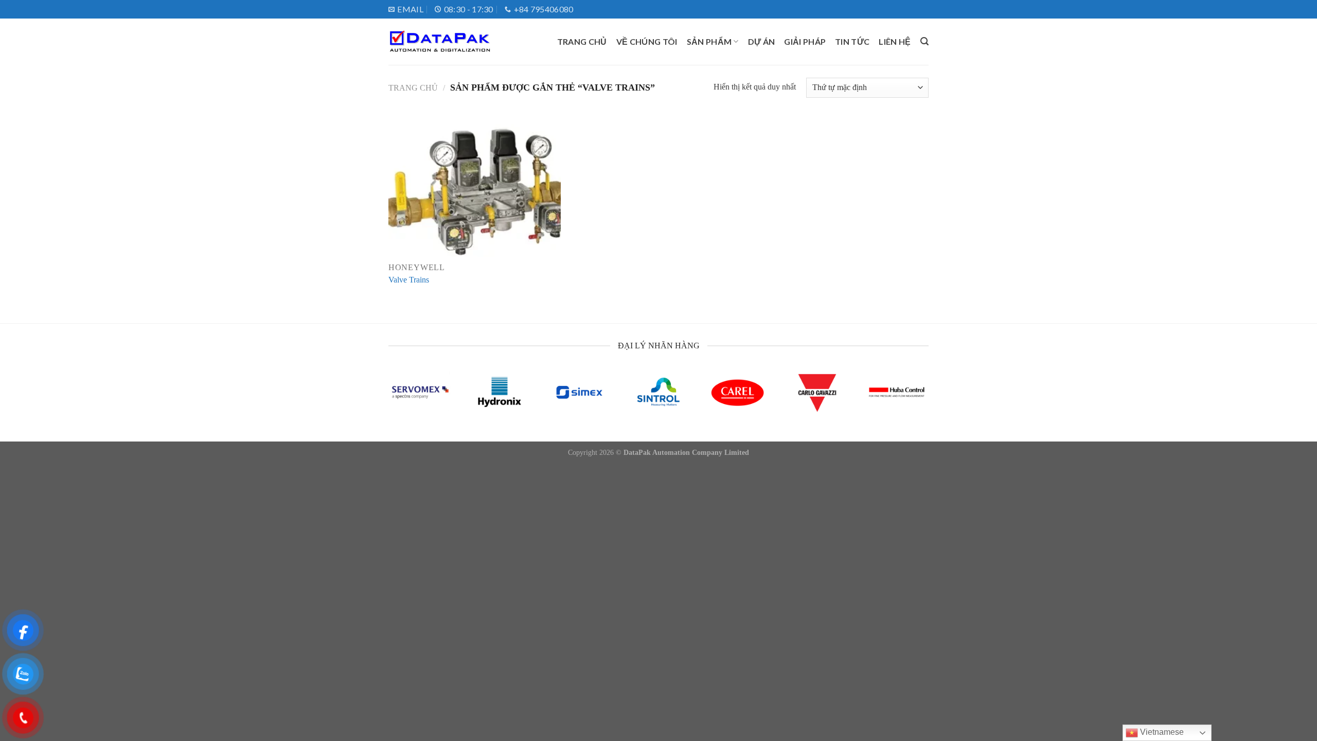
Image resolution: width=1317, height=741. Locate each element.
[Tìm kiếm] (924, 41)
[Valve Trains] (474, 186)
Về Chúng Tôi (647, 41)
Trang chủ (582, 41)
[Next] (912, 404)
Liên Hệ (895, 41)
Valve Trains (408, 279)
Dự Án (761, 41)
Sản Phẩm (709, 41)
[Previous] (405, 404)
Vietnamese (1161, 732)
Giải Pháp (805, 41)
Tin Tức (852, 41)
